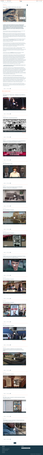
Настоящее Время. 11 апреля (7, 376)
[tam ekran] (25, 109)
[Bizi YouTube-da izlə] (37, 1)
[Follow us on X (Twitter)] (25, 448)
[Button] (5, 88)
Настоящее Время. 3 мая (7, 166)
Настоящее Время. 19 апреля (7, 281)
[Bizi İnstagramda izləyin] (39, 1)
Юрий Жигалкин (5, 5)
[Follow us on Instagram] (23, 448)
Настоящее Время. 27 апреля (7, 212)
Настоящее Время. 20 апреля (7, 235)
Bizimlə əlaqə (3, 451)
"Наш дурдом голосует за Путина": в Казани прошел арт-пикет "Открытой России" (14, 423)
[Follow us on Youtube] (26, 448)
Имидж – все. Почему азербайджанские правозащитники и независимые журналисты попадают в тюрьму (18, 144)
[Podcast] (29, 448)
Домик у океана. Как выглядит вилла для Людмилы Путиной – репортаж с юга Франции (15, 190)
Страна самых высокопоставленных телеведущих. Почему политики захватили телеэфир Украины (17, 259)
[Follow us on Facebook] (22, 448)
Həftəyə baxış (3, 452)
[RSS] (28, 448)
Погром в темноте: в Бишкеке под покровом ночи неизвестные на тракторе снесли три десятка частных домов (18, 353)
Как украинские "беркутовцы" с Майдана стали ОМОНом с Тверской (13, 98)
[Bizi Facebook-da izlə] (41, 1)
